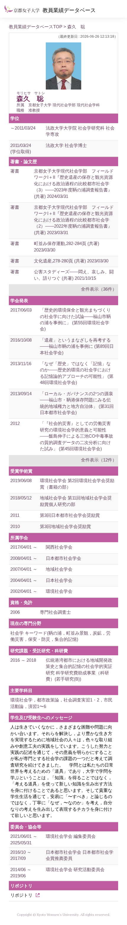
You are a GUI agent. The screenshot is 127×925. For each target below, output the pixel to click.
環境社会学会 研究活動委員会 (75, 869)
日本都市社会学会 (63, 558)
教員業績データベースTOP (35, 26)
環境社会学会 (59, 591)
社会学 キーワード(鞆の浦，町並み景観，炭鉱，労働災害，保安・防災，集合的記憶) (60, 636)
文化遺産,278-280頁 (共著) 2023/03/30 (71, 260)
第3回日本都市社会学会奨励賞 (70, 515)
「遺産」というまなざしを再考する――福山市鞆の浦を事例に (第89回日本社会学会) (77, 346)
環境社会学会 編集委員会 (71, 836)
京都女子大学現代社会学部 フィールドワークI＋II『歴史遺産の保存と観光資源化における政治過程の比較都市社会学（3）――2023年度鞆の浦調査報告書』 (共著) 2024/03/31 (74, 183)
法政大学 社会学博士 (66, 145)
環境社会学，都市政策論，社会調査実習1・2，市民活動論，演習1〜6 (61, 703)
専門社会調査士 (55, 612)
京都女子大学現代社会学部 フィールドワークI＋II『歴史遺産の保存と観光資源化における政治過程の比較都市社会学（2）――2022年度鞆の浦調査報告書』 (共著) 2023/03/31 (74, 220)
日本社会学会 (59, 580)
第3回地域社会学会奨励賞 (65, 526)
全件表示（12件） (99, 459)
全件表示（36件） (99, 289)
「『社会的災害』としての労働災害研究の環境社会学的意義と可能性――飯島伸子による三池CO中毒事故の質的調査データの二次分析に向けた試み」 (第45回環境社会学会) (76, 436)
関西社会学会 (59, 547)
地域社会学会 (59, 569)
